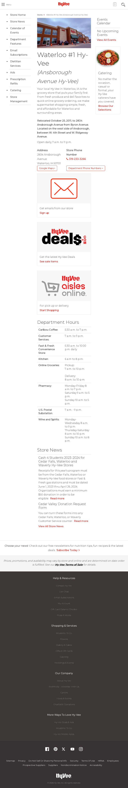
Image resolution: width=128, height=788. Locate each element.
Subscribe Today (67, 550)
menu (8, 4)
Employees (113, 760)
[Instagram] (81, 750)
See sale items (49, 261)
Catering (15, 90)
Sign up (44, 212)
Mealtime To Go (64, 633)
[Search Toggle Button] (123, 4)
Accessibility (96, 765)
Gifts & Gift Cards (64, 651)
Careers (64, 692)
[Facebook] (47, 750)
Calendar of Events (17, 30)
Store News (17, 21)
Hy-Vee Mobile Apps (64, 734)
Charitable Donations (64, 704)
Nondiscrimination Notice (74, 765)
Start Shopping (49, 310)
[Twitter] (64, 750)
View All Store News (51, 526)
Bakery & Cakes (64, 645)
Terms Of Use (88, 760)
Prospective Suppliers (34, 765)
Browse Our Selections (105, 108)
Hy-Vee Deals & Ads (64, 722)
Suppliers (53, 765)
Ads (12, 72)
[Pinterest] (55, 750)
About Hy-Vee (64, 680)
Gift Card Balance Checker (64, 609)
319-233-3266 (77, 159)
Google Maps (46, 168)
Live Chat (64, 591)
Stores (40, 15)
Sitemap (10, 760)
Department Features (18, 41)
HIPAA (101, 760)
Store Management (18, 99)
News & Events (64, 698)
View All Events (106, 39)
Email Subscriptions (18, 52)
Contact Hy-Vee (64, 585)
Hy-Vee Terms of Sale (69, 564)
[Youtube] (72, 750)
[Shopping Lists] (115, 4)
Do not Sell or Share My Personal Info (48, 760)
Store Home (18, 14)
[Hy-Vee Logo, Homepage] (64, 4)
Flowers (64, 639)
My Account (64, 603)
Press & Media (64, 615)
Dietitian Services (15, 63)
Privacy (21, 760)
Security (74, 760)
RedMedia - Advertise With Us (64, 686)
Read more (57, 498)
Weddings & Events (64, 662)
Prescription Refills (18, 81)
